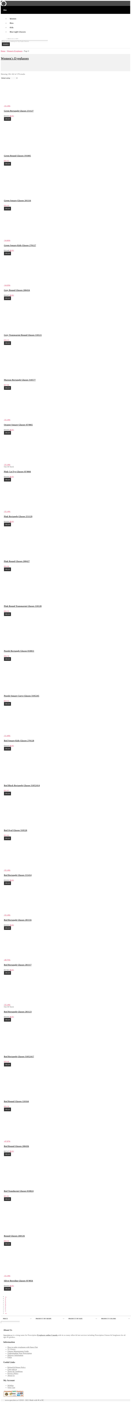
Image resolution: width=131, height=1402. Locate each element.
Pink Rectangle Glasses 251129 (18, 516)
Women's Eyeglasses (14, 51)
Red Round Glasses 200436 (16, 1146)
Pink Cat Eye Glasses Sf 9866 (17, 471)
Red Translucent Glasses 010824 (19, 1191)
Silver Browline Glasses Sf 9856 (18, 1281)
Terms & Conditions (15, 1371)
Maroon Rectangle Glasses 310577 (20, 380)
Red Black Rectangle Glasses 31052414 (22, 785)
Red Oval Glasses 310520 (15, 830)
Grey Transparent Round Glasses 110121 (23, 335)
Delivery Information (15, 1355)
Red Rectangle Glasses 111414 (18, 875)
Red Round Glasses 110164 (16, 1101)
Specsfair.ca (7, 1335)
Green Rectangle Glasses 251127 (19, 111)
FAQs (9, 1357)
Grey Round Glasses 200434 (17, 290)
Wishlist (10, 1385)
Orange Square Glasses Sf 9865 (18, 425)
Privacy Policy (12, 1373)
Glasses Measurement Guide (18, 1351)
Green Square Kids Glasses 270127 (20, 245)
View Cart (11, 1388)
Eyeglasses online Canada (47, 1335)
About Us (11, 1375)
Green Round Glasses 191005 (17, 155)
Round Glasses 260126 (14, 1236)
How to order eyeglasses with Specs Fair (22, 1347)
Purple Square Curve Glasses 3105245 (21, 696)
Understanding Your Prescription (19, 1353)
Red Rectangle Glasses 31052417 (19, 1056)
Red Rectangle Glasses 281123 (18, 1011)
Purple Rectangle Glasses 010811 (19, 651)
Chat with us (12, 1369)
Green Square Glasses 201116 (17, 200)
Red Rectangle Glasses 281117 (18, 965)
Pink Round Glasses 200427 (17, 561)
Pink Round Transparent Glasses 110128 (23, 606)
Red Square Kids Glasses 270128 (19, 740)
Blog (5, 10)
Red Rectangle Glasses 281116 (18, 920)
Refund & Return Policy (16, 1367)
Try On (7, 119)
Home (3, 51)
